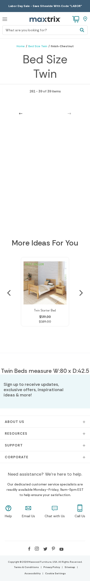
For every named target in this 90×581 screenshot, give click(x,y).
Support (14, 445)
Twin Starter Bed (45, 310)
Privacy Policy (51, 567)
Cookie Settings (55, 573)
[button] (5, 18)
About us (14, 422)
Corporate (16, 457)
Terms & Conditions (26, 567)
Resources (16, 433)
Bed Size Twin (37, 46)
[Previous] (20, 113)
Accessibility (32, 573)
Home (21, 46)
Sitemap (70, 567)
